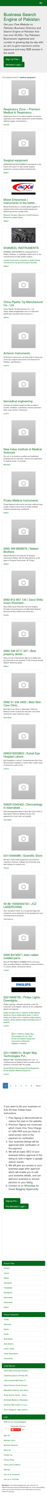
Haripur (6, 868)
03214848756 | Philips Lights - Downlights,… (22, 998)
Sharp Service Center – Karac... (16, 1395)
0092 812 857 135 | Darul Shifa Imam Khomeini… (23, 601)
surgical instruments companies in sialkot (19, 260)
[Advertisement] (23, 1233)
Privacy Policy (9, 1460)
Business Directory (11, 1445)
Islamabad (7, 717)
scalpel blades (17, 217)
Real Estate (8, 1339)
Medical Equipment (23, 1070)
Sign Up (7, 1435)
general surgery (24, 262)
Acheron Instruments (16, 353)
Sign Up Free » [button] (13, 59)
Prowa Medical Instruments (20, 500)
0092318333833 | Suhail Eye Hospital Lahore (21, 754)
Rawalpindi (8, 1292)
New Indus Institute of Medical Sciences (22, 450)
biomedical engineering (18, 401)
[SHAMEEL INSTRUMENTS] (23, 235)
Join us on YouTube (11, 1479)
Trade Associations (11, 1353)
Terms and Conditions (12, 1464)
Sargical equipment (15, 160)
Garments (7, 1324)
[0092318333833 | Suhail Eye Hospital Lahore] (23, 736)
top (16, 262)
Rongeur (14, 215)
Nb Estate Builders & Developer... (16, 1400)
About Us (7, 1450)
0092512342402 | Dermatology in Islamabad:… (22, 805)
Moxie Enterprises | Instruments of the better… (20, 201)
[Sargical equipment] (23, 143)
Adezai (6, 317)
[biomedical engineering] (23, 384)
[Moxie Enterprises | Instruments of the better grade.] (23, 187)
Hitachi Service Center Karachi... (16, 1385)
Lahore (6, 365)
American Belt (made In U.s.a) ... (16, 1405)
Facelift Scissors (32, 215)
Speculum (22, 215)
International (8, 919)
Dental (5, 1068)
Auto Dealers (9, 1344)
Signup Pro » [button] (12, 1200)
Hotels (6, 1334)
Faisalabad (8, 1287)
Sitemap (7, 1469)
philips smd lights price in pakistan (16, 1017)
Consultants (8, 1358)
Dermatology (20, 1068)
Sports (6, 1329)
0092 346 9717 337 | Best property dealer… (19, 652)
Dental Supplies (9, 1070)
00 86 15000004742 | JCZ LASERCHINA (19, 905)
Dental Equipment (32, 1068)
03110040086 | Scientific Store (22, 855)
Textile (6, 1319)
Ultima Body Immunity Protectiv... (16, 1370)
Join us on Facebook (12, 1474)
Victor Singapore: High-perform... (16, 1409)
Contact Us (8, 1455)
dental (37, 260)
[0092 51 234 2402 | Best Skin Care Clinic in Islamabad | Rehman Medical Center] (23, 685)
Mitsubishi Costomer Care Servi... (16, 1390)
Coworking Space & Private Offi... (16, 1375)
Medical (12, 1068)
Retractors (7, 217)
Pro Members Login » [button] (16, 1206)
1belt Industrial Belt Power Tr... (15, 1380)
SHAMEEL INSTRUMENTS (21, 248)
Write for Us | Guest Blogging (15, 1422)
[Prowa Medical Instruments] (23, 483)
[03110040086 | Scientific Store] (23, 838)
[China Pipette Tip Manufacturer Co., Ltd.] (23, 285)
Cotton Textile (9, 1348)
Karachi (6, 124)
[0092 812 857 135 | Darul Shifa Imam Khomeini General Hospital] (23, 583)
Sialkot (6, 172)
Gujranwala (8, 1302)
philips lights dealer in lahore (28, 1015)
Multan (6, 1307)
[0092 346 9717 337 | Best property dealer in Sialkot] (23, 634)
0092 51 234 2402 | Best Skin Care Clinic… (22, 703)
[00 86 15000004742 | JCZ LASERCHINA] (23, 887)
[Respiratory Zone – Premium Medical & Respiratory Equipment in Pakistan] (23, 92)
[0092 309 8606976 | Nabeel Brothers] (23, 531)
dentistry (33, 262)
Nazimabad (8, 1297)
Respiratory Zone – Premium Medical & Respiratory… (21, 110)
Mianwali (6, 464)
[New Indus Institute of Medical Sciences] (23, 432)
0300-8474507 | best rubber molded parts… (21, 956)
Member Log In (9, 1440)
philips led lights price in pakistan (15, 1012)
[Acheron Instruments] (23, 336)
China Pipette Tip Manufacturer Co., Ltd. (23, 303)
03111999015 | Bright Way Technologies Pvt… (20, 1054)
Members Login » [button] (14, 64)
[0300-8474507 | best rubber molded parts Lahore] (23, 938)
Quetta (6, 615)
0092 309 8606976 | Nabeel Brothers (20, 550)
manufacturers (9, 262)
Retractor (7, 215)
